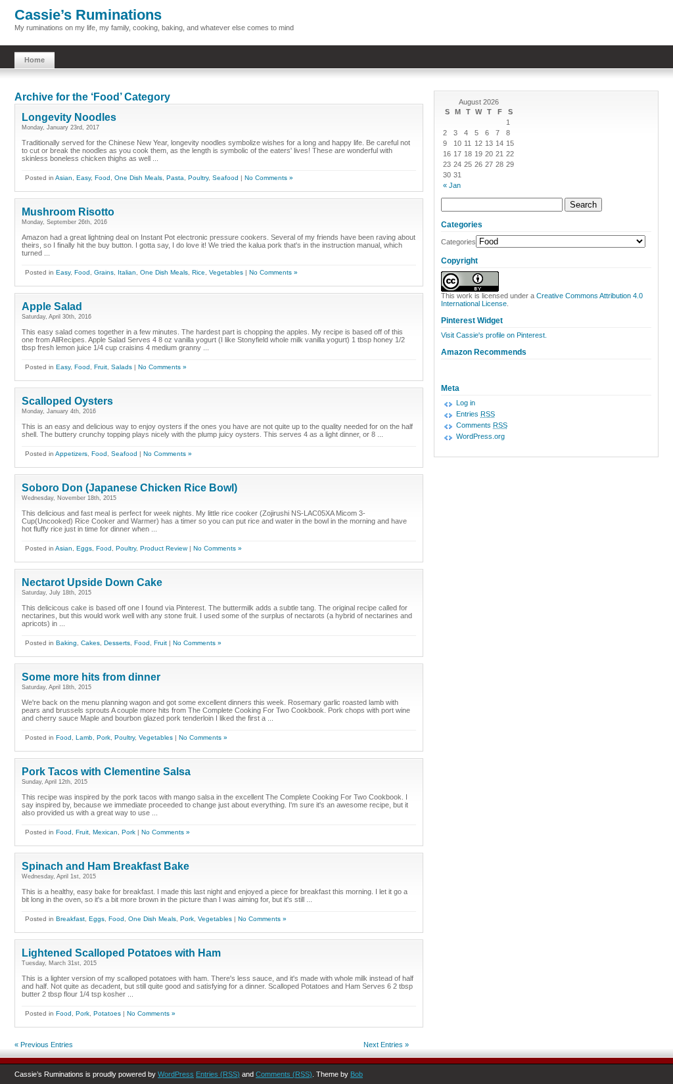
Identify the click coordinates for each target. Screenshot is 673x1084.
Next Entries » (386, 1045)
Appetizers (71, 453)
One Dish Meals (138, 177)
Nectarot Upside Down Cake (92, 582)
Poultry (198, 177)
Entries (475, 414)
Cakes (90, 642)
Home (34, 60)
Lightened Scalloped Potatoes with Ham (121, 953)
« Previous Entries (43, 1045)
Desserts (117, 642)
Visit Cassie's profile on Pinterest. (494, 335)
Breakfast (70, 918)
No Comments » (268, 177)
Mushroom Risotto (68, 211)
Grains (104, 272)
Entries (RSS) (218, 1074)
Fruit (100, 367)
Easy (83, 177)
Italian (127, 272)
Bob (356, 1074)
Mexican (105, 832)
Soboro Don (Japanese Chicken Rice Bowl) (129, 487)
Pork (103, 737)
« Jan (452, 185)
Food (102, 177)
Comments (481, 425)
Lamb (84, 737)
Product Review (163, 548)
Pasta (175, 177)
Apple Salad (52, 306)
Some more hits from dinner (91, 677)
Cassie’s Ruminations (88, 15)
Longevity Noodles (69, 117)
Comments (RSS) (284, 1074)
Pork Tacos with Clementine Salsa (106, 771)
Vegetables (226, 272)
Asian (63, 177)
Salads (121, 367)
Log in (465, 403)
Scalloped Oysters (67, 401)
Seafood (225, 177)
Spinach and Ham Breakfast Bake (105, 866)
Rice (198, 272)
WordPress (176, 1074)
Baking (66, 642)
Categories (458, 242)
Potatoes (107, 1013)
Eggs (84, 548)
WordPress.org (480, 436)
